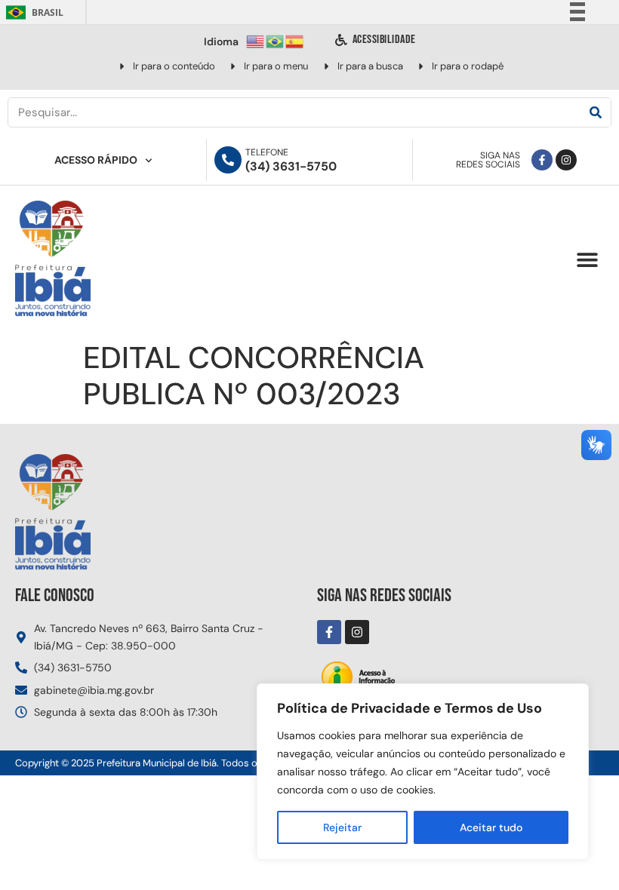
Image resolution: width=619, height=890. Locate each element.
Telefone (266, 152)
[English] (256, 40)
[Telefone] (228, 159)
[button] (587, 260)
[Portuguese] (275, 40)
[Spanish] (295, 40)
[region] (423, 771)
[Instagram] (566, 159)
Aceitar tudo (491, 827)
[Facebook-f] (542, 159)
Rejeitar (342, 827)
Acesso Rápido (95, 160)
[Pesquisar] (596, 112)
